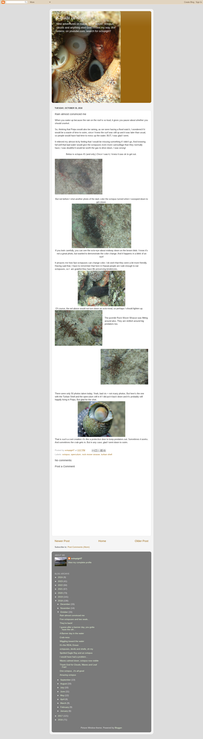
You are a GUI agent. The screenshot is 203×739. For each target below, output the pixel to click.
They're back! (66, 623)
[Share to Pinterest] (104, 450)
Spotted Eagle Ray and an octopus (76, 653)
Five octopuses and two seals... (74, 619)
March (63, 703)
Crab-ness (65, 637)
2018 (60, 601)
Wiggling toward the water (72, 641)
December (65, 604)
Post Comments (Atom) (79, 547)
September (65, 680)
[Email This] (93, 450)
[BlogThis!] (96, 450)
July (62, 687)
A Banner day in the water (72, 633)
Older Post (141, 541)
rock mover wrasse (91, 454)
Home (102, 541)
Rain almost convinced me (72, 615)
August (63, 684)
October (64, 612)
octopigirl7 (76, 558)
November (65, 608)
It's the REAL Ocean (69, 645)
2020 (60, 593)
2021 (60, 589)
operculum (76, 454)
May (62, 695)
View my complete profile (80, 562)
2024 (60, 577)
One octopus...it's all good (72, 671)
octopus (66, 454)
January (64, 711)
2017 (60, 716)
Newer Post (62, 541)
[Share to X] (98, 450)
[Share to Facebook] (101, 450)
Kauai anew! (71, 17)
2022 (60, 585)
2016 (60, 720)
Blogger (118, 728)
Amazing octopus (68, 675)
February (65, 707)
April (62, 699)
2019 (60, 597)
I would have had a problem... (74, 657)
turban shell (106, 454)
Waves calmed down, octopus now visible (79, 661)
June (63, 691)
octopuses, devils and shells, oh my (76, 649)
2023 (60, 581)
